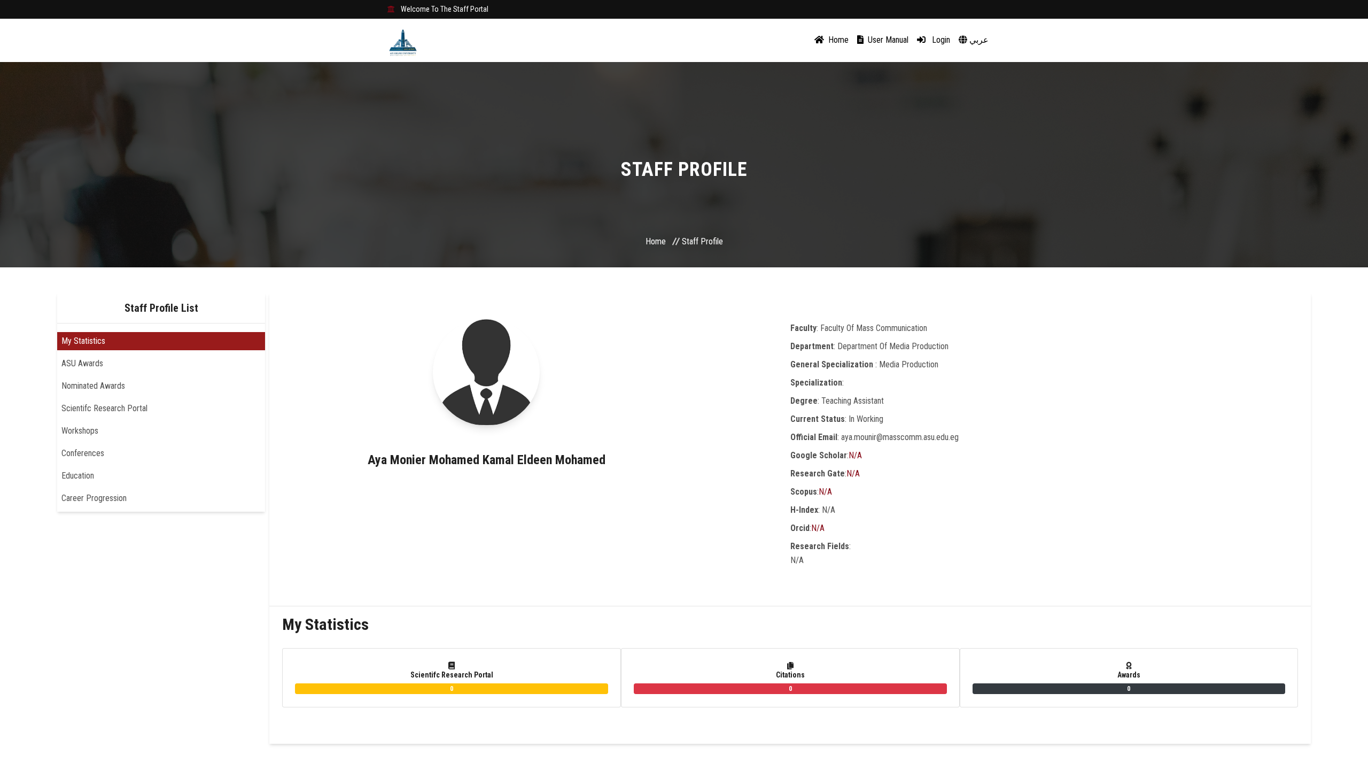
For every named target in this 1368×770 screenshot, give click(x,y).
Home (837, 40)
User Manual (887, 40)
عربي (978, 40)
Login (940, 40)
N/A (855, 455)
